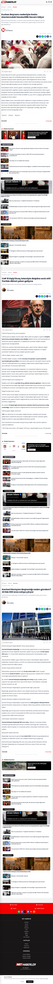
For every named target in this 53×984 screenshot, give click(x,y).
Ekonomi (26, 928)
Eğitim (26, 933)
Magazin (26, 931)
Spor (26, 929)
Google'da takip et (7, 71)
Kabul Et (30, 981)
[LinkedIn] (28, 911)
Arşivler (14, 908)
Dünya (26, 924)
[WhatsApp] (19, 911)
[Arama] (49, 2)
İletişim (26, 944)
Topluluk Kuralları (26, 958)
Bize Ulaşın (14, 904)
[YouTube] (31, 911)
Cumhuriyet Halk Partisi (18, 366)
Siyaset (26, 926)
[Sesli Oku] (45, 71)
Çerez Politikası (26, 954)
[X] (25, 911)
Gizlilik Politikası (40, 908)
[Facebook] (22, 911)
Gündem (26, 922)
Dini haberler (27, 937)
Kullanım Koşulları (26, 956)
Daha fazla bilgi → (44, 978)
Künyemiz (40, 904)
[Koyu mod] (47, 2)
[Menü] (51, 2)
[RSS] (34, 911)
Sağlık (26, 935)
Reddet (22, 981)
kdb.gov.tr (5, 746)
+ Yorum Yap (48, 121)
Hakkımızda (26, 947)
